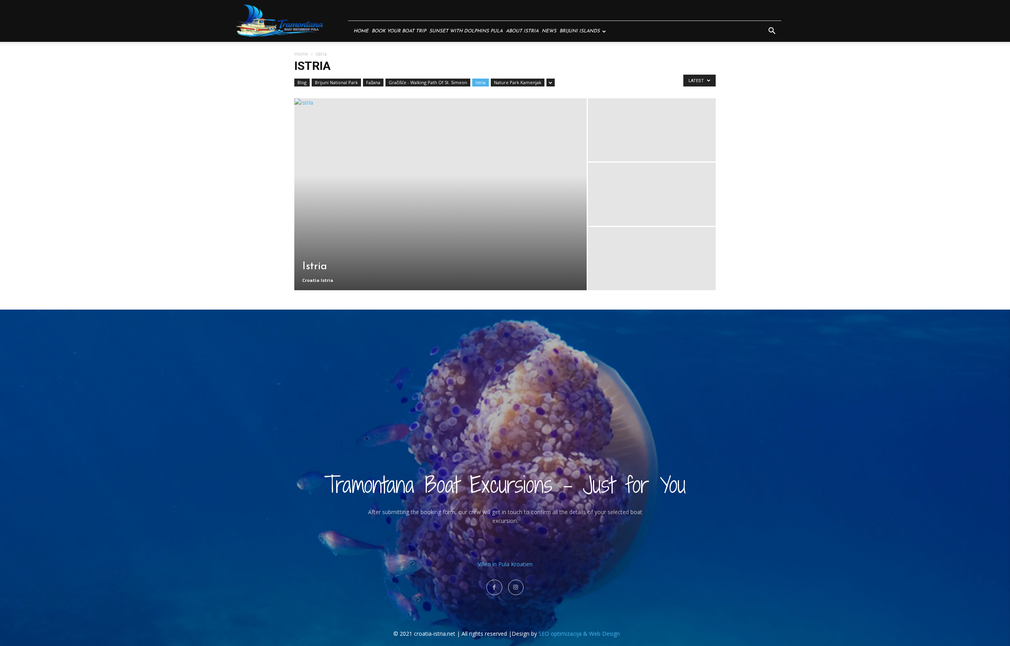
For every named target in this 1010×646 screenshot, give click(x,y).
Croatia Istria (317, 280)
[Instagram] (516, 587)
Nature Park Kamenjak (517, 82)
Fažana (373, 82)
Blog (302, 82)
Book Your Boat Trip (399, 31)
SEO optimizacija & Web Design (579, 633)
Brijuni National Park (336, 82)
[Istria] (440, 194)
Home (361, 31)
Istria (480, 82)
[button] (771, 32)
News (549, 31)
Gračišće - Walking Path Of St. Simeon (428, 82)
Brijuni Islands (579, 31)
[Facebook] (494, 587)
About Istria (522, 31)
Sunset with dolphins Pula (466, 31)
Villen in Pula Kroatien (505, 564)
